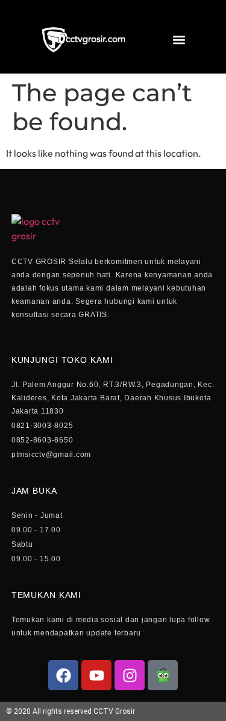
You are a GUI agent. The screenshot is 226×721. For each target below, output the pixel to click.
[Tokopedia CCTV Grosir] (163, 675)
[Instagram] (130, 675)
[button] (179, 40)
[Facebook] (63, 675)
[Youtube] (96, 675)
